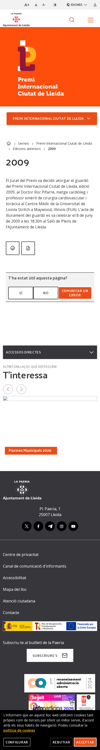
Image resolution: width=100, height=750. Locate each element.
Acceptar (85, 742)
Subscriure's (45, 655)
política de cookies (19, 730)
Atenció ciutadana (19, 601)
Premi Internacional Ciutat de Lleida (64, 143)
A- (44, 5)
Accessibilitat (14, 577)
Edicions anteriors (27, 148)
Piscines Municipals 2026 (30, 450)
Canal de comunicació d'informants (34, 566)
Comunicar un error (75, 293)
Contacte (11, 612)
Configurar (17, 742)
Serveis (23, 143)
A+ (27, 5)
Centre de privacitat (21, 554)
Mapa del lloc (15, 589)
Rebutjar (61, 742)
